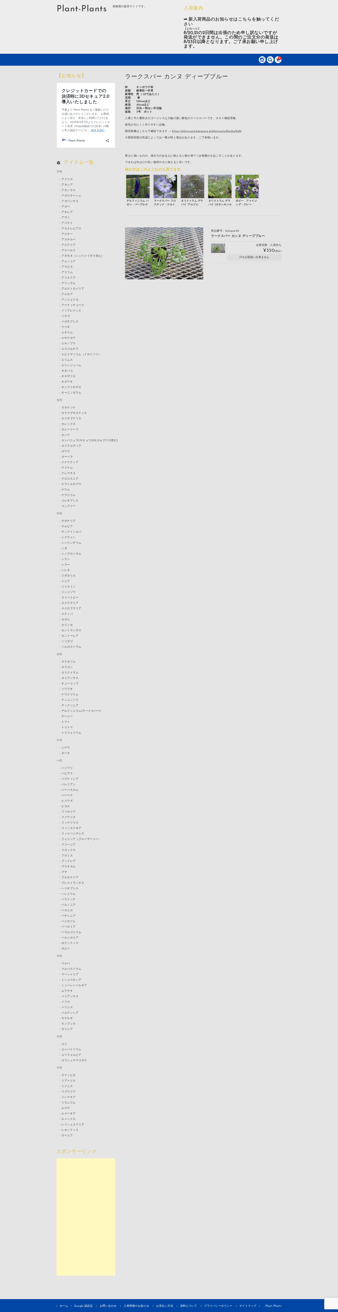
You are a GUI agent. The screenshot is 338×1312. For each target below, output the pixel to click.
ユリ (64, 1044)
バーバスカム (69, 790)
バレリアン (68, 784)
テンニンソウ (69, 700)
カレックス (68, 424)
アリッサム (68, 283)
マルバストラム (71, 969)
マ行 (59, 956)
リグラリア (68, 1091)
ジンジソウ (68, 592)
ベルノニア (68, 904)
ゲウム (65, 489)
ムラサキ (67, 990)
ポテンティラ (69, 943)
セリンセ (67, 625)
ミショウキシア (71, 980)
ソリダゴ (67, 641)
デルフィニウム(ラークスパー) (81, 711)
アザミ (65, 217)
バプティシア (69, 779)
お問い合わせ (108, 1306)
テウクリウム (69, 694)
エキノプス (68, 343)
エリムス (67, 359)
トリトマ (67, 727)
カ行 (59, 400)
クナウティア (69, 462)
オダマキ (67, 381)
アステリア (68, 245)
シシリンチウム (71, 542)
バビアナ (67, 773)
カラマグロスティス (74, 413)
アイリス (67, 179)
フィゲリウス (69, 822)
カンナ (65, 435)
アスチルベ (68, 239)
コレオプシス (69, 500)
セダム (65, 619)
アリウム (67, 272)
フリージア (68, 844)
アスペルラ (68, 250)
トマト (65, 722)
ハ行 (59, 760)
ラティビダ (68, 1075)
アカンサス (68, 190)
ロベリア (67, 1135)
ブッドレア (68, 861)
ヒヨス (65, 806)
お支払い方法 (164, 1306)
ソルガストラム (71, 646)
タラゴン (67, 667)
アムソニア (68, 261)
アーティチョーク (72, 305)
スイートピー (69, 597)
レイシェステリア (72, 1124)
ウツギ (65, 327)
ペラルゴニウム (71, 932)
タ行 (59, 654)
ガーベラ (67, 456)
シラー (65, 564)
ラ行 (59, 1067)
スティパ (67, 614)
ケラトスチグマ (71, 484)
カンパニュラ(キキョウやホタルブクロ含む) (89, 440)
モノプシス (68, 1023)
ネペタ (65, 753)
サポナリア (68, 521)
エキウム (67, 332)
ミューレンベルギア (74, 985)
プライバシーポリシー (218, 1306)
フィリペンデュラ (72, 833)
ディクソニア (69, 705)
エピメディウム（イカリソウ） (81, 354)
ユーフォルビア (71, 1055)
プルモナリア (69, 877)
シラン (65, 559)
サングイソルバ (71, 532)
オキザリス (68, 376)
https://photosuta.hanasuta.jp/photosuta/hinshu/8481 (207, 131)
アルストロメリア (72, 288)
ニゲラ (65, 747)
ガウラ (65, 451)
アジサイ (67, 223)
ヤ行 (59, 1036)
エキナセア (68, 338)
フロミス (67, 855)
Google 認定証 (83, 1306)
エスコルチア (69, 349)
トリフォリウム (71, 732)
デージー (67, 716)
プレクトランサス (72, 883)
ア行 (59, 171)
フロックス (68, 850)
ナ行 (59, 740)
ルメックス (68, 1119)
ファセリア (68, 811)
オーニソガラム (71, 392)
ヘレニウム (68, 894)
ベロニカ (67, 910)
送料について (188, 1306)
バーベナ (67, 795)
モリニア (67, 1029)
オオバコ (67, 370)
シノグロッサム (71, 553)
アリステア (68, 277)
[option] (164, 253)
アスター (67, 234)
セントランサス (71, 630)
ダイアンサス (69, 678)
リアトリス (68, 1080)
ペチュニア (68, 915)
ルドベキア (68, 1113)
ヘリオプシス (69, 888)
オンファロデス (71, 387)
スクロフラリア (71, 608)
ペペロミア (68, 926)
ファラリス (68, 817)
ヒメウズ (67, 800)
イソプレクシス (71, 310)
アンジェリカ (69, 299)
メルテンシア (69, 1012)
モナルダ (67, 1018)
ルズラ (65, 1108)
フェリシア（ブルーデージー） (81, 839)
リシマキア (68, 1097)
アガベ (65, 206)
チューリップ (69, 683)
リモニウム (68, 1102)
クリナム (67, 467)
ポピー (65, 948)
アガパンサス (69, 201)
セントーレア (69, 635)
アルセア (67, 294)
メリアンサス (69, 996)
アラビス (67, 266)
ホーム (64, 1306)
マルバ (65, 963)
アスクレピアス (71, 228)
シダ (64, 548)
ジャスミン (68, 586)
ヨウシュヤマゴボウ (74, 1060)
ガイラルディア (71, 446)
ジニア (65, 581)
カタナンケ (68, 407)
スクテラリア (69, 603)
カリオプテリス (71, 418)
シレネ (65, 570)
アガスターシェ (71, 195)
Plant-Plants (82, 9)
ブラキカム (68, 866)
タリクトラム (69, 672)
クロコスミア (69, 478)
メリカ (65, 1001)
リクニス (67, 1086)
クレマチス (68, 473)
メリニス (67, 1007)
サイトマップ (247, 1306)
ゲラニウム (68, 495)
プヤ (64, 872)
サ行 (59, 513)
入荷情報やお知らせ (136, 1306)
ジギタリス (68, 575)
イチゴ (65, 316)
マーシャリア (69, 974)
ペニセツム (68, 921)
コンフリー (68, 506)
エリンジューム (71, 365)
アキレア (67, 212)
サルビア (67, 526)
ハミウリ (67, 768)
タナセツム (68, 661)
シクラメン (68, 537)
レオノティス (69, 1130)
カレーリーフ (69, 429)
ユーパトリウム (71, 1049)
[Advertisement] (86, 1217)
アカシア (67, 184)
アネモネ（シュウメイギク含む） (82, 256)
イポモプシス (69, 321)
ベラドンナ (68, 899)
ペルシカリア (69, 937)
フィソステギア (71, 828)
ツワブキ (67, 689)
